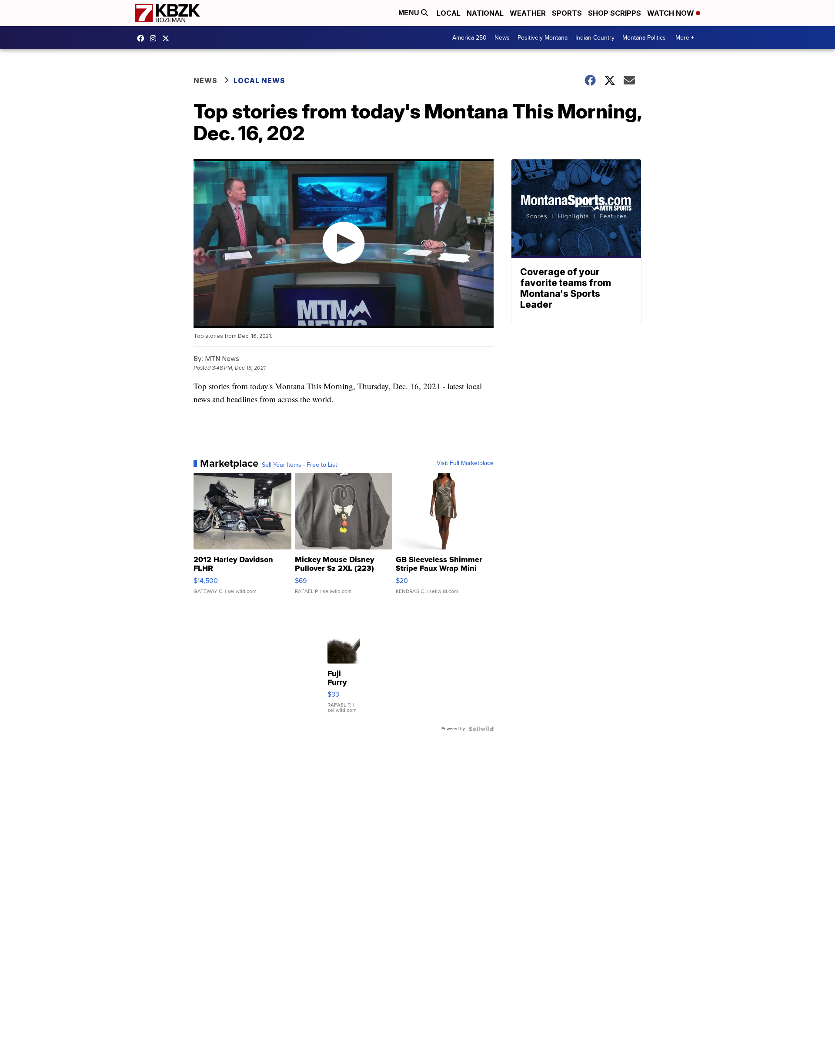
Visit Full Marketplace (465, 463)
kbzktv (155, 38)
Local (449, 13)
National (485, 13)
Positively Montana (543, 37)
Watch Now (671, 13)
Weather (528, 13)
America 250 (469, 37)
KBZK (168, 38)
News (502, 37)
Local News (259, 80)
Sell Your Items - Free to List (299, 465)
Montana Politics (644, 37)
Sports (567, 13)
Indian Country (595, 37)
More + (684, 37)
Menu (409, 13)
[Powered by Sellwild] (481, 729)
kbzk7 (142, 38)
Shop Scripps (614, 13)
